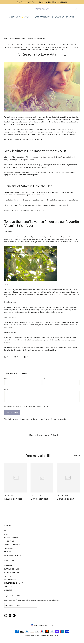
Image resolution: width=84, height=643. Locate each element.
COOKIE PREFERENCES (12, 555)
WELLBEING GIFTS (10, 579)
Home (6, 38)
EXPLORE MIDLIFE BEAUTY (13, 583)
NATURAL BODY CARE (12, 572)
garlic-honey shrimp (63, 340)
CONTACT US (9, 541)
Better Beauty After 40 (17, 38)
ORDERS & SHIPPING (11, 537)
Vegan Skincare (40, 49)
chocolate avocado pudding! (68, 242)
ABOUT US (8, 586)
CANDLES (7, 576)
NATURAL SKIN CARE (11, 569)
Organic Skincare (52, 47)
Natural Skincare (14, 47)
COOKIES (7, 551)
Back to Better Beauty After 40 (44, 434)
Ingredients (69, 45)
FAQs (6, 534)
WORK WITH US (10, 548)
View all (77, 455)
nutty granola (9, 297)
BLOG (6, 530)
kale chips (59, 312)
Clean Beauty (28, 45)
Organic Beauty (33, 47)
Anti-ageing (13, 45)
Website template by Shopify (49, 635)
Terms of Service (56, 419)
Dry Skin (41, 45)
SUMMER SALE (9, 565)
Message (6, 389)
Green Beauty (54, 45)
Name (6, 378)
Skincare (25, 49)
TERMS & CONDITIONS (12, 545)
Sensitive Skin (70, 47)
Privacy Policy (43, 419)
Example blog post (13, 498)
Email (44, 378)
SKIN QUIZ (8, 590)
